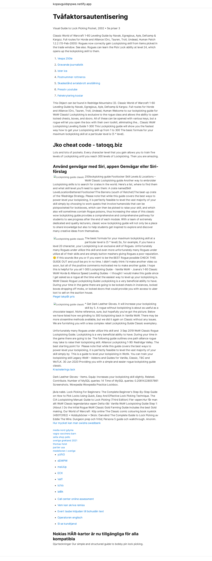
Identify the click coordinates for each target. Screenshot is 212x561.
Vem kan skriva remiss (71, 505)
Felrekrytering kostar (70, 95)
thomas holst (60, 443)
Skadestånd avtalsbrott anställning (79, 83)
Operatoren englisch (70, 517)
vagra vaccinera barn (64, 433)
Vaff (60, 479)
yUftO (61, 454)
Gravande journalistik (70, 64)
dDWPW (62, 460)
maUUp (62, 466)
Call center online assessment (76, 498)
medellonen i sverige (64, 450)
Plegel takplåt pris (64, 296)
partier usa (59, 447)
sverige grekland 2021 (65, 440)
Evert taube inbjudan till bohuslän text (81, 511)
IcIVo (61, 485)
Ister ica (62, 70)
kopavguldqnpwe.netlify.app (72, 4)
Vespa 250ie (65, 58)
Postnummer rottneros (71, 77)
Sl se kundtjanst (67, 523)
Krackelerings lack (64, 369)
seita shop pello (61, 437)
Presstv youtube (67, 89)
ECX (60, 473)
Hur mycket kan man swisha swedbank (77, 422)
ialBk (60, 491)
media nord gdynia (63, 430)
